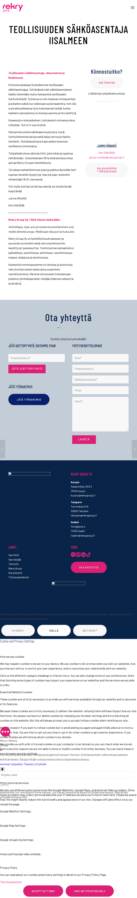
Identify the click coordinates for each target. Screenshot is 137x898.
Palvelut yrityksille (35, 764)
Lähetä (4, 784)
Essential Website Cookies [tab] (16, 692)
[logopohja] (19, 7)
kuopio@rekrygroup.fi (83, 495)
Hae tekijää (14, 559)
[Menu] (132, 7)
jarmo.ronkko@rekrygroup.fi (106, 157)
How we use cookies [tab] (12, 656)
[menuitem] (132, 7)
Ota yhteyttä (15, 572)
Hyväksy (18, 630)
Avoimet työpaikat (11, 764)
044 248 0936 (107, 152)
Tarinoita (13, 563)
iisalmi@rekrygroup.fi (83, 535)
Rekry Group (15, 568)
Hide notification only (90, 891)
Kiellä (54, 630)
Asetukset (89, 630)
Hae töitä (13, 555)
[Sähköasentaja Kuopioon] (2, 449)
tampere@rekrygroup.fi (84, 515)
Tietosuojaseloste (18, 577)
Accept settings (43, 891)
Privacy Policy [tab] (8, 867)
